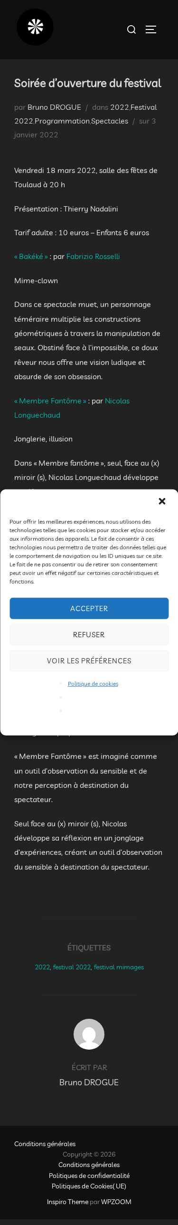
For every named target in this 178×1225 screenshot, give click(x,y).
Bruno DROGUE (54, 107)
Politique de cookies (93, 683)
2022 (119, 107)
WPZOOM (116, 1201)
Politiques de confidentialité (89, 1175)
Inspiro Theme (67, 1201)
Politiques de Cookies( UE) (89, 1186)
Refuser (89, 634)
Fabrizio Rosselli (93, 256)
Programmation (62, 120)
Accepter (89, 607)
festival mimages (119, 967)
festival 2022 (72, 967)
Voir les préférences (89, 660)
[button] (163, 502)
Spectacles (109, 120)
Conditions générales (44, 1143)
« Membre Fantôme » (51, 400)
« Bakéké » (32, 256)
